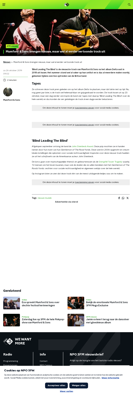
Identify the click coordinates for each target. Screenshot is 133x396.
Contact (43, 361)
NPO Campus (46, 365)
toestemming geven (84, 108)
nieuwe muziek (45, 198)
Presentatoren (10, 365)
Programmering (10, 361)
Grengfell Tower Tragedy (110, 162)
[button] (3, 4)
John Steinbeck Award (82, 146)
